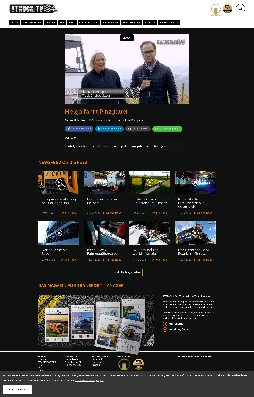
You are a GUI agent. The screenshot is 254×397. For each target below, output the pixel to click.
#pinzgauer (160, 146)
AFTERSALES (110, 22)
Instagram (97, 362)
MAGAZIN (150, 22)
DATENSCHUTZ (205, 356)
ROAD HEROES (131, 22)
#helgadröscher (77, 146)
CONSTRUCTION (89, 22)
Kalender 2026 (73, 365)
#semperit (120, 146)
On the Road (68, 213)
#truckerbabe (100, 146)
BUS (61, 22)
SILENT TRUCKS (169, 22)
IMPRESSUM (185, 356)
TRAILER (50, 22)
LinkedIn (96, 365)
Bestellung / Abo (178, 329)
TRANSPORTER (32, 22)
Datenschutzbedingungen (89, 380)
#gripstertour (140, 146)
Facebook (96, 359)
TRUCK (15, 22)
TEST (72, 22)
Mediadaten (176, 324)
